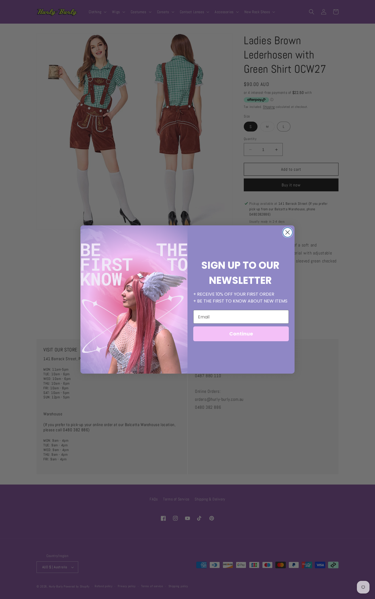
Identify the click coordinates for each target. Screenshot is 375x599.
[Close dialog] (287, 232)
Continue (241, 333)
